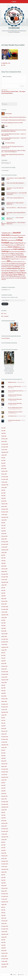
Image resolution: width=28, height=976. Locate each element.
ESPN (18, 245)
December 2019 (4, 639)
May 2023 (3, 528)
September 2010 (4, 934)
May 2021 (3, 593)
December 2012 (4, 861)
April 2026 (3, 433)
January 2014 (4, 826)
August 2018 (4, 682)
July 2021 (3, 587)
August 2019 (4, 650)
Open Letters (18, 263)
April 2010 (3, 947)
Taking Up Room (20, 382)
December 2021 (4, 574)
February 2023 (4, 536)
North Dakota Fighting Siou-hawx (18, 261)
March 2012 (3, 885)
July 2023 (3, 522)
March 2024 (3, 501)
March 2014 (3, 820)
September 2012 (4, 869)
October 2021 (4, 579)
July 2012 (3, 874)
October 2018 (4, 677)
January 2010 (4, 956)
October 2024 (4, 482)
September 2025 (4, 452)
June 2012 (3, 877)
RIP (24, 266)
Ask (9, 233)
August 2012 (4, 872)
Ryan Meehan (13, 268)
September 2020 (4, 614)
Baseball (17, 232)
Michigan (3, 255)
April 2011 (3, 915)
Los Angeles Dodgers (18, 253)
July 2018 (3, 685)
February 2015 (4, 796)
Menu (14, 1)
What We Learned (13, 278)
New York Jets (21, 258)
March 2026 (3, 436)
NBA (12, 257)
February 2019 (4, 666)
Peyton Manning (4, 265)
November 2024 (4, 479)
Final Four (22, 245)
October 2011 (4, 899)
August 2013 (4, 839)
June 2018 (3, 687)
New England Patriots (14, 259)
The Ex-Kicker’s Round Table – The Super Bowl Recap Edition (13, 91)
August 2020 (4, 617)
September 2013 (4, 836)
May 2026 (3, 430)
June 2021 (3, 590)
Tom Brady (23, 276)
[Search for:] (9, 104)
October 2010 (4, 931)
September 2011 (4, 901)
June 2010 (3, 942)
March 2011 (3, 918)
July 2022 (3, 555)
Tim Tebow (18, 276)
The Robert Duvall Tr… (11, 222)
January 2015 (4, 798)
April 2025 (3, 465)
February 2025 (4, 471)
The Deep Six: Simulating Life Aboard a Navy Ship (12, 122)
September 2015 (4, 777)
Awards (11, 232)
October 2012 (4, 866)
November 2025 (4, 446)
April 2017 (3, 725)
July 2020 (3, 620)
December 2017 (4, 704)
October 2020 (4, 612)
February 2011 (4, 920)
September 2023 (4, 517)
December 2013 (4, 828)
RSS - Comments (4, 316)
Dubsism (14, 28)
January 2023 (4, 538)
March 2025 (3, 468)
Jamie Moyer (11, 251)
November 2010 (4, 928)
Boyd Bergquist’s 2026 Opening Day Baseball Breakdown (13, 120)
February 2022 (4, 568)
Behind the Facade (12, 382)
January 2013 (4, 858)
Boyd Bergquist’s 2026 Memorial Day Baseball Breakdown (13, 117)
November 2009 (4, 958)
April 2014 (3, 817)
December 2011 (4, 893)
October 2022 (4, 547)
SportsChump (9, 212)
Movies (8, 257)
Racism (7, 266)
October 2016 (4, 742)
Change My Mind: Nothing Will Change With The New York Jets (12, 155)
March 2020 (3, 631)
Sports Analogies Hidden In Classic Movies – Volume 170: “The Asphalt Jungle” (13, 138)
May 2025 (3, 463)
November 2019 (4, 641)
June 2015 (3, 785)
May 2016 (3, 755)
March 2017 (3, 728)
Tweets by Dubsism (5, 338)
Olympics (13, 263)
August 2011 (4, 904)
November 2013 (4, 831)
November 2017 (4, 706)
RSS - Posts (3, 313)
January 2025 (4, 474)
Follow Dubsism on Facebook (9, 343)
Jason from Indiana (19, 251)
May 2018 (3, 690)
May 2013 (3, 847)
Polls (23, 265)
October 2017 (4, 709)
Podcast (19, 265)
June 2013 (3, 845)
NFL (9, 261)
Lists (12, 253)
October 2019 (4, 644)
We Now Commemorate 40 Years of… (16, 390)
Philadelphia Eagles (13, 265)
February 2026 (4, 438)
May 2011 (3, 912)
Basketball (5, 235)
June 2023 (3, 525)
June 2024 (3, 493)
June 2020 (3, 622)
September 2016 (4, 744)
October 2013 (4, 834)
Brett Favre (19, 235)
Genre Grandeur (4, 247)
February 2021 (4, 601)
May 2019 (3, 658)
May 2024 (3, 495)
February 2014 (4, 823)
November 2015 (4, 771)
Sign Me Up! (5, 304)
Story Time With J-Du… (11, 207)
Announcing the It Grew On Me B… (15, 411)
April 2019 (3, 660)
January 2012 (4, 891)
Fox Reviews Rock (22, 416)
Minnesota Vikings (16, 255)
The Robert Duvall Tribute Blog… (15, 395)
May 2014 (3, 815)
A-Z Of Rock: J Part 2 (12, 416)
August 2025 (4, 455)
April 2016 (3, 758)
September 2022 (4, 549)
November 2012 (4, 863)
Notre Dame (3, 263)
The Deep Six (12, 276)
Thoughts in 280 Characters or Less (11, 336)
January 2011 (4, 923)
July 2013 (3, 842)
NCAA (15, 256)
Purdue (3, 266)
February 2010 (4, 953)
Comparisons (7, 245)
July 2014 (3, 812)
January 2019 (4, 669)
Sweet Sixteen (6, 276)
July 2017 (3, 717)
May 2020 (3, 625)
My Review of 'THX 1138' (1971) (14, 386)
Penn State (23, 263)
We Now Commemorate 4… (12, 192)
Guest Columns (13, 247)
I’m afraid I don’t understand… (14, 420)
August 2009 (4, 966)
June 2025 (3, 460)
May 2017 (3, 723)
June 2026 (3, 428)
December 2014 (4, 801)
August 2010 (4, 937)
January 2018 (4, 701)
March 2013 (3, 853)
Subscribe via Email (6, 295)
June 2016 (3, 752)
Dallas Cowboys (13, 245)
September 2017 (4, 712)
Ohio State (8, 263)
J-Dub (4, 65)
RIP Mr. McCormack (22, 207)
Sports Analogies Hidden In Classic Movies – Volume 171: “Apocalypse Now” (13, 134)
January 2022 (4, 571)
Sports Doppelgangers (7, 275)
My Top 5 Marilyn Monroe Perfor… (15, 407)
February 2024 (4, 503)
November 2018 (4, 674)
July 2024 (3, 490)
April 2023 (3, 530)
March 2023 (3, 533)
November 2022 (4, 544)
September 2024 (4, 484)
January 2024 (4, 506)
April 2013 (3, 850)
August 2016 (4, 747)
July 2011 (3, 907)
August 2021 (4, 585)
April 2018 (3, 693)
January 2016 (4, 766)
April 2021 (3, 595)
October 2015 (4, 774)
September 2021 (4, 582)
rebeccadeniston (10, 178)
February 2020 (4, 633)
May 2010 (3, 945)
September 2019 (4, 647)
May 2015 (3, 788)
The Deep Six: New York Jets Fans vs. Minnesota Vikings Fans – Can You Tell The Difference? (13, 151)
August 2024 (4, 487)
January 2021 (4, 604)
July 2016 (3, 750)
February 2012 (4, 888)
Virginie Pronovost (11, 202)
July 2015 (3, 782)
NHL (11, 261)
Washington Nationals (5, 278)
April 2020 (3, 628)
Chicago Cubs (8, 237)
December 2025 (4, 444)
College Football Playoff (16, 243)
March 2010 (3, 950)
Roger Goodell (4, 268)
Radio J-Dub (12, 266)
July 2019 (3, 652)
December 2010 (4, 926)
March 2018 (3, 696)
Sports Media (17, 275)
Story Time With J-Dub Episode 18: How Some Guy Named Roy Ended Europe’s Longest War (13, 130)
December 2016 (4, 736)
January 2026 (4, 441)
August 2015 (4, 780)
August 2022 (4, 552)
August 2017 (4, 715)
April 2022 (3, 563)
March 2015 (3, 793)
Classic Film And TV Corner (15, 409)
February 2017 (4, 731)
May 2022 (3, 560)
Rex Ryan (21, 266)
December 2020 (4, 606)
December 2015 (4, 769)
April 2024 (3, 498)
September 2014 (4, 807)
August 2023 (4, 520)
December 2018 (4, 671)
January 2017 (4, 734)
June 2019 (3, 655)
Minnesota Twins (8, 255)
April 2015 (3, 790)
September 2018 (4, 679)
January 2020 (4, 636)
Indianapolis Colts (9, 249)
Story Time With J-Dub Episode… (17, 183)
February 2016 (4, 763)
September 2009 (4, 964)
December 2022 (4, 541)
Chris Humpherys (14, 237)
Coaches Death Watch (11, 240)
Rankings (17, 266)
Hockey (3, 249)
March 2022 (3, 566)
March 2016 (3, 761)
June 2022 (3, 557)
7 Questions (4, 233)
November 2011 (4, 896)
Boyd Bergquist (13, 235)
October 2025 (4, 449)
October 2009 (4, 961)
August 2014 (4, 809)
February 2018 (4, 698)
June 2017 (3, 720)
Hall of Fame (22, 247)
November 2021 (4, 576)
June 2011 (3, 910)
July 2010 (3, 939)
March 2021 (3, 598)
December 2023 (4, 509)
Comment (22, 86)
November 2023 (4, 511)
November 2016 (4, 739)
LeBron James (7, 253)
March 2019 (3, 663)
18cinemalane (9, 188)
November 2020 (4, 609)
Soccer (18, 270)
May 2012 (3, 880)
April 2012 (3, 882)
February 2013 (4, 855)
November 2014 (4, 804)
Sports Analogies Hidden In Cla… (17, 197)
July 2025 (3, 457)
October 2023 (4, 514)
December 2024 (4, 476)
